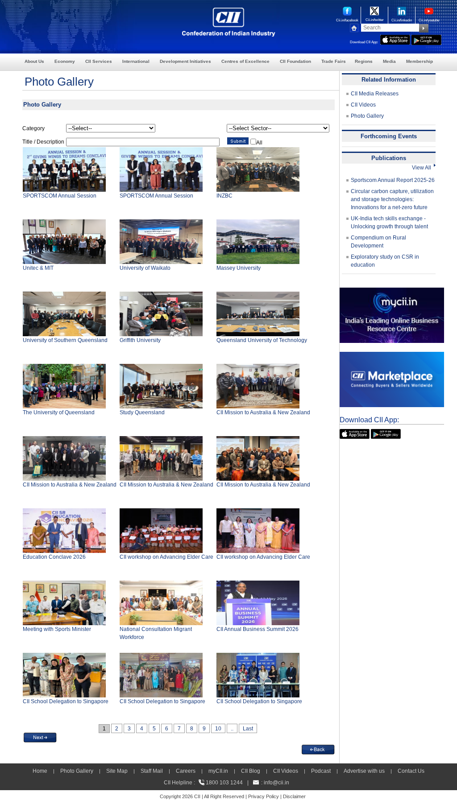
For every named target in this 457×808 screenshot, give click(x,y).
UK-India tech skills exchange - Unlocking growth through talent (389, 222)
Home (40, 771)
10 (218, 729)
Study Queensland (142, 412)
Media (389, 61)
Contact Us (411, 771)
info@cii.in (276, 782)
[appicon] (395, 39)
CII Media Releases (375, 94)
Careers (185, 771)
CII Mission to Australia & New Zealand (263, 412)
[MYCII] (392, 292)
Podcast (321, 771)
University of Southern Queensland (65, 340)
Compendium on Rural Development (378, 242)
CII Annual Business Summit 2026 (257, 629)
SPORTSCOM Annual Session (59, 196)
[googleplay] (426, 39)
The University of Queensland (59, 412)
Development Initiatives (185, 61)
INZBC (224, 196)
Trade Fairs (333, 61)
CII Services (98, 61)
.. (232, 729)
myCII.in (218, 771)
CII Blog (250, 771)
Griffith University (140, 340)
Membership (419, 61)
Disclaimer (294, 796)
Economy (64, 61)
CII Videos (363, 105)
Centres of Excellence (245, 61)
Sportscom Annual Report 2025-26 (393, 180)
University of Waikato (145, 268)
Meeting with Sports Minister (57, 629)
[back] (318, 749)
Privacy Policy (263, 796)
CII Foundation (295, 61)
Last (248, 729)
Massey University (238, 268)
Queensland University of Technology (261, 340)
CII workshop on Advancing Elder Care (166, 557)
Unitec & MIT (38, 268)
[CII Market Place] (392, 356)
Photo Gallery (367, 116)
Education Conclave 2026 (54, 557)
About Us (34, 61)
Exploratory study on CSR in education (385, 261)
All (259, 143)
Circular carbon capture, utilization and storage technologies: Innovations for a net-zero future (392, 199)
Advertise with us (364, 771)
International (136, 61)
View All (423, 168)
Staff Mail (152, 771)
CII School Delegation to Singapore (65, 701)
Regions (364, 61)
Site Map (117, 771)
